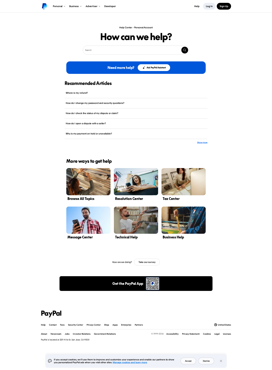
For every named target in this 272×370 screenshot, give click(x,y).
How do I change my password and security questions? (95, 103)
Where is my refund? (77, 92)
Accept (188, 361)
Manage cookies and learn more (130, 362)
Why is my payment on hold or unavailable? (89, 133)
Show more (202, 142)
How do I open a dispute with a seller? (86, 123)
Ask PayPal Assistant (156, 67)
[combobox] (136, 50)
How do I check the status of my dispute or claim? (92, 113)
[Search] (184, 50)
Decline (206, 361)
